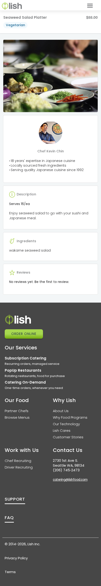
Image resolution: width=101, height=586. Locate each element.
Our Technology (66, 423)
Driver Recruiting (19, 467)
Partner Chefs (16, 410)
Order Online (23, 333)
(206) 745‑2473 (66, 470)
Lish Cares (61, 430)
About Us (61, 410)
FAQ (9, 517)
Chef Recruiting (18, 460)
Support (15, 499)
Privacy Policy (16, 558)
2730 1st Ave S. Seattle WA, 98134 (68, 463)
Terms (10, 571)
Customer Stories (68, 437)
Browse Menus (17, 417)
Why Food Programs (70, 417)
